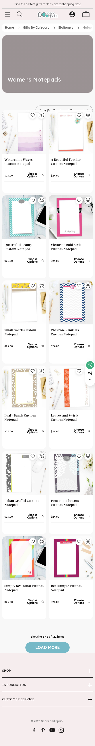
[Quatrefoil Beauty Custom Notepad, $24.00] (24, 217)
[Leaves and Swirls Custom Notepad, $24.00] (71, 388)
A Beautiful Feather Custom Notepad (66, 161)
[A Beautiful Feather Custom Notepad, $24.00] (71, 132)
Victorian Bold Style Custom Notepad (66, 247)
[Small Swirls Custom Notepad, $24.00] (24, 302)
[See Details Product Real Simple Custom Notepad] (87, 541)
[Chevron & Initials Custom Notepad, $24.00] (71, 302)
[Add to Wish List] (32, 115)
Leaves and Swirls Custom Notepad (64, 417)
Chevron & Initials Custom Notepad (65, 332)
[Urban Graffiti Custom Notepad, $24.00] (24, 473)
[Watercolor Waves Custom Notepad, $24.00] (24, 132)
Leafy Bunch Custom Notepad (20, 417)
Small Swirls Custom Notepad (20, 332)
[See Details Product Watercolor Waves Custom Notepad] (41, 115)
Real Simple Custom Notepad (66, 588)
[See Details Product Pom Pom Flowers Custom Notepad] (87, 456)
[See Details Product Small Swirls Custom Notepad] (41, 285)
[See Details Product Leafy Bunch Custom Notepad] (41, 371)
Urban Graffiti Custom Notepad (21, 503)
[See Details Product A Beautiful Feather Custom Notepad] (87, 115)
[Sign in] (72, 14)
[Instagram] (61, 730)
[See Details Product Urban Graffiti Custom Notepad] (41, 456)
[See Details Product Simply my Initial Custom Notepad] (41, 541)
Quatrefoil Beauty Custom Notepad (18, 247)
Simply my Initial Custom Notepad (24, 588)
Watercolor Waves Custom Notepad (18, 161)
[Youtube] (52, 730)
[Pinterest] (43, 730)
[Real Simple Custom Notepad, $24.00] (71, 558)
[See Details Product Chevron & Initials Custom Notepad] (87, 285)
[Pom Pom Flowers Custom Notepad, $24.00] (71, 473)
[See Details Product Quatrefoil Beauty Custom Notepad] (41, 200)
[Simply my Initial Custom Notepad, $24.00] (24, 558)
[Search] (19, 14)
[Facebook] (34, 730)
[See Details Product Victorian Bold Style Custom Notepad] (87, 200)
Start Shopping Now (67, 4)
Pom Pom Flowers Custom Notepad (65, 503)
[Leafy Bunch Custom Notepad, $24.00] (24, 388)
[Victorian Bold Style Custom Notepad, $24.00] (71, 217)
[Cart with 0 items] (85, 14)
